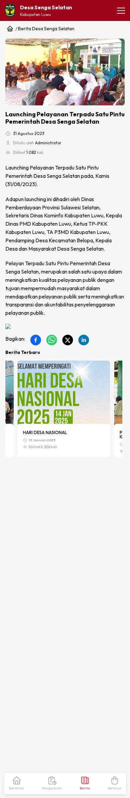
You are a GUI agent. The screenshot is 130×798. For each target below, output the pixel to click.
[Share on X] (67, 340)
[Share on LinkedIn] (83, 340)
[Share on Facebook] (35, 340)
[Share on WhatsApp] (51, 340)
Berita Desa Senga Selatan (46, 28)
